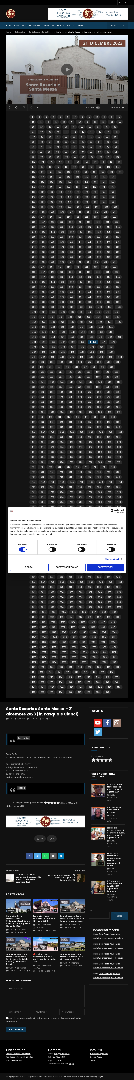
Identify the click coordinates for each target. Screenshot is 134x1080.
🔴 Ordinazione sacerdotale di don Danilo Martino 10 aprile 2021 (44, 958)
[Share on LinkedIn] (61, 856)
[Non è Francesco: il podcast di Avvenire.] (98, 813)
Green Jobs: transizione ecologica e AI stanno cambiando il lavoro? (114, 859)
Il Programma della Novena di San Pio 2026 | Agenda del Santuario (114, 886)
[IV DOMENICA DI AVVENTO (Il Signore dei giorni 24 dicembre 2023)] (81, 878)
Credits (93, 1060)
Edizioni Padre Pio (14, 1060)
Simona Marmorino (43, 925)
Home (9, 25)
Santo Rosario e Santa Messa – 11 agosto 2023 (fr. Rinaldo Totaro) (71, 957)
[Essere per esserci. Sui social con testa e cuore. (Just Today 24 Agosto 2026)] (98, 833)
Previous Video (13, 870)
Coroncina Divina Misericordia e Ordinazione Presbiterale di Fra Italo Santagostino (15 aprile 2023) (18, 921)
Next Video (79, 870)
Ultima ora (48, 25)
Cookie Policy (96, 1057)
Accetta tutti (105, 567)
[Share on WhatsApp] (45, 856)
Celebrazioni (20, 32)
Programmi (34, 25)
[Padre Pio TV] (10, 13)
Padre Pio (23, 738)
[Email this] (53, 856)
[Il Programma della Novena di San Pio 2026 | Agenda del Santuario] (98, 887)
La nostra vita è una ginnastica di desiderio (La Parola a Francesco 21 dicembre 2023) (28, 878)
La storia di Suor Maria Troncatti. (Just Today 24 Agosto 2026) (114, 788)
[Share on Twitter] (37, 856)
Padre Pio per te (64, 25)
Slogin (100, 1076)
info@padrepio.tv (61, 1053)
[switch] (52, 549)
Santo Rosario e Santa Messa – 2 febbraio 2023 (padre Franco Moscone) (72, 918)
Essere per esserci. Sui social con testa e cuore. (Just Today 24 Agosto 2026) (116, 833)
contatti (58, 1060)
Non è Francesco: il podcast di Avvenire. (115, 810)
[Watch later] (120, 2)
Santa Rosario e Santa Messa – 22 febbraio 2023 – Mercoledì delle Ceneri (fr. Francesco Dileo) (17, 959)
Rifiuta (29, 567)
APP (16, 25)
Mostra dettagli (112, 559)
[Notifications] (125, 2)
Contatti (81, 25)
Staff (10, 719)
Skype (71, 1063)
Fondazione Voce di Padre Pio (19, 1057)
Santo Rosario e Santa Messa (40, 32)
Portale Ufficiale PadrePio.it (18, 1053)
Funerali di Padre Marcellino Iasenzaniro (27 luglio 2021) (44, 918)
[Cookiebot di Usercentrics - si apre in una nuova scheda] (112, 511)
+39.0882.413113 (58, 1057)
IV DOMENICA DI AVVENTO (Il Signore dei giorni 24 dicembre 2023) (61, 878)
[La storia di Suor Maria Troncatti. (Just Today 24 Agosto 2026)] (98, 790)
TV (23, 25)
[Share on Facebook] (29, 856)
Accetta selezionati (67, 567)
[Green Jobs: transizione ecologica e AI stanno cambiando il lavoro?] (98, 859)
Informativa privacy (99, 1053)
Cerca (91, 910)
